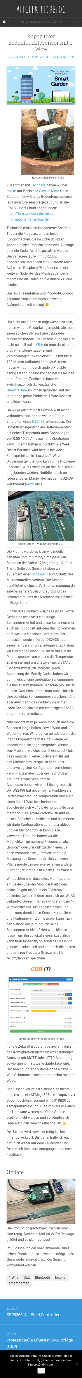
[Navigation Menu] (77, 22)
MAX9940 (40, 574)
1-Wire (38, 345)
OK (41, 1371)
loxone (60, 1277)
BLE (27, 1277)
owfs (30, 484)
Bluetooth (42, 1277)
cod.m (11, 191)
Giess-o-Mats (49, 191)
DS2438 (38, 421)
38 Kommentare (64, 56)
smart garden (19, 1283)
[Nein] (76, 1364)
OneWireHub (16, 390)
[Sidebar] (4, 22)
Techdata (38, 185)
